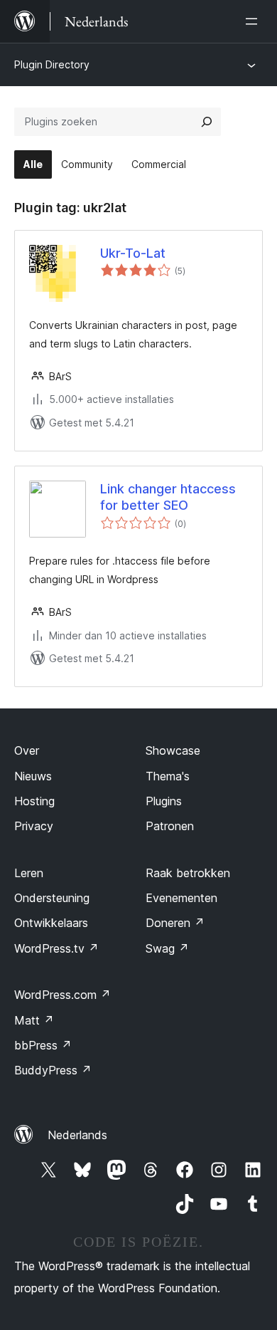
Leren (28, 873)
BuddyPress (53, 1070)
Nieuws (33, 776)
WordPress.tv (56, 948)
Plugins (164, 801)
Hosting (34, 801)
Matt (34, 1020)
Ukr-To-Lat (132, 253)
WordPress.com (62, 995)
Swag (167, 948)
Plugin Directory (51, 64)
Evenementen (181, 898)
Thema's (168, 776)
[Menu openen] (254, 21)
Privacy (33, 826)
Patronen (170, 826)
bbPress (43, 1045)
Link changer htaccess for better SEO (168, 497)
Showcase (173, 750)
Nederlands (77, 1135)
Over (26, 750)
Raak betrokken (188, 873)
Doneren (175, 923)
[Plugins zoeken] (206, 122)
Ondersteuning (51, 898)
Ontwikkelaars (51, 923)
